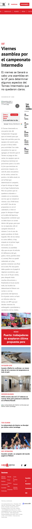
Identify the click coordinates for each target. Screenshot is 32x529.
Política (3, 481)
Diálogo (16, 332)
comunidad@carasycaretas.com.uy (9, 509)
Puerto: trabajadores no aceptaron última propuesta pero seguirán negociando (16, 340)
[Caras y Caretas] (8, 466)
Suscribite (14, 115)
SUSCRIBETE (24, 4)
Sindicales (7, 11)
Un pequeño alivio (6, 365)
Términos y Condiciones (6, 501)
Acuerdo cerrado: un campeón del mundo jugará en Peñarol (15, 455)
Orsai (23, 11)
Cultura (9, 483)
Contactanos (28, 488)
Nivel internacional (7, 451)
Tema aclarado (5, 423)
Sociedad (3, 488)
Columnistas (4, 484)
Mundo (16, 11)
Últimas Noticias (3, 477)
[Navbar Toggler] (5, 4)
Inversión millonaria (7, 394)
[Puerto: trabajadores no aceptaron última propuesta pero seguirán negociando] (16, 321)
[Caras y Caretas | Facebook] (22, 465)
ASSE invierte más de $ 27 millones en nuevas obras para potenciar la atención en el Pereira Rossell (15, 399)
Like (8, 486)
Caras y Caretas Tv (15, 479)
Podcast (15, 484)
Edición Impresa (15, 488)
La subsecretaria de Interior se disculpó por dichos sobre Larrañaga (14, 426)
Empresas (10, 489)
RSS (26, 493)
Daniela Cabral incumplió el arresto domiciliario (28, 145)
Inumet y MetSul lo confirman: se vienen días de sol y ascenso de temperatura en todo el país (15, 370)
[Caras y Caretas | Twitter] (25, 465)
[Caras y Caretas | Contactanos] (29, 465)
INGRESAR (14, 4)
